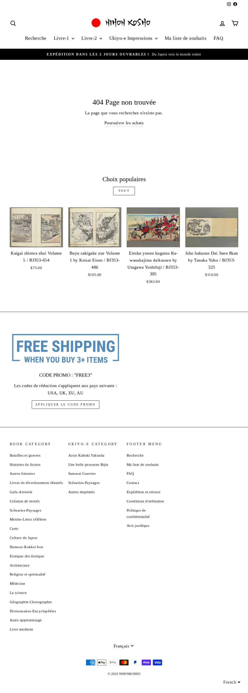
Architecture (20, 565)
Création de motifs (24, 501)
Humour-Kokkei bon (26, 547)
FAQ (218, 38)
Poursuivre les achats (124, 122)
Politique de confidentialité (138, 513)
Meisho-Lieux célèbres (28, 519)
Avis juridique (138, 525)
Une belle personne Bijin (88, 464)
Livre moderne (21, 629)
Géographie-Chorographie (31, 602)
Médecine (17, 583)
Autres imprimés (81, 492)
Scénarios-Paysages (25, 510)
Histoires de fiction (25, 464)
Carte (14, 528)
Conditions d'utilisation (145, 501)
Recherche (35, 38)
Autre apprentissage (26, 620)
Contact (133, 483)
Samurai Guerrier (82, 473)
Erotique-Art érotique (27, 556)
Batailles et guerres (25, 455)
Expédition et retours (143, 492)
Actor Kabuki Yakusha (86, 455)
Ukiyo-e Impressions (131, 38)
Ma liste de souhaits (185, 38)
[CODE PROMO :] (65, 348)
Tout (124, 191)
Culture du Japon (23, 538)
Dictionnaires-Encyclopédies (33, 611)
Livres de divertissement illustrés (36, 483)
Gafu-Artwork (21, 492)
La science (18, 593)
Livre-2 (89, 38)
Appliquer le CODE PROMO (65, 404)
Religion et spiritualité (28, 574)
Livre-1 (62, 38)
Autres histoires (22, 473)
